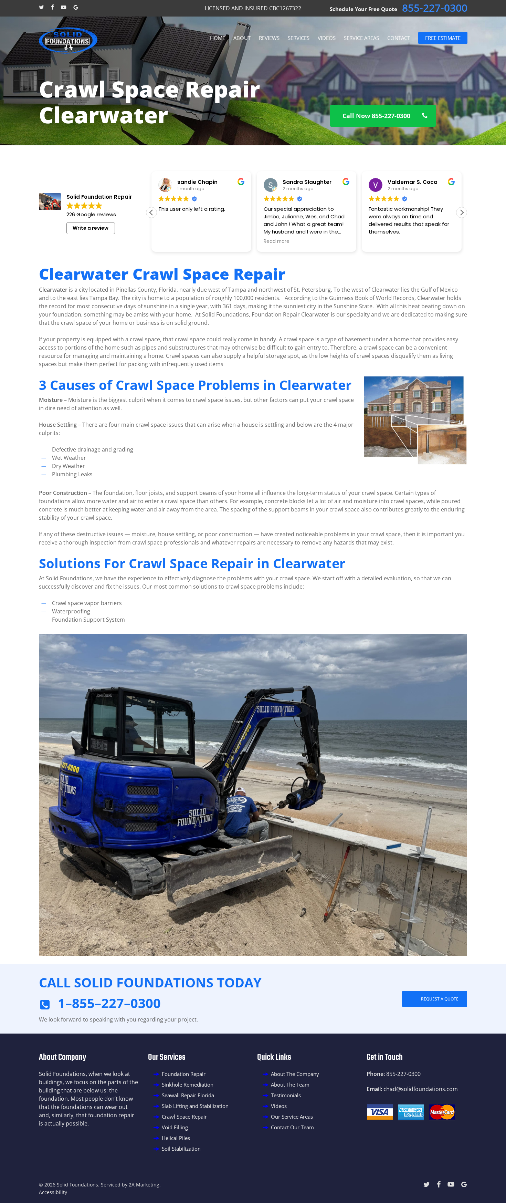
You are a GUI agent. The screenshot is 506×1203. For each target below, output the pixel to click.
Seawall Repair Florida (188, 1095)
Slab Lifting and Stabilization (195, 1105)
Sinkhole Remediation (187, 1084)
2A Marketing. (145, 1184)
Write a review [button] (90, 228)
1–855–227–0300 (109, 1003)
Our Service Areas (292, 1116)
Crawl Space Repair (184, 1116)
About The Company (295, 1073)
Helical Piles (176, 1137)
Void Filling (175, 1127)
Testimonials (286, 1095)
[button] (383, 116)
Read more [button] (171, 241)
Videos (279, 1105)
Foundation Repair (183, 1073)
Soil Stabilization (181, 1148)
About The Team (290, 1084)
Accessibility (53, 1192)
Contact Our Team (292, 1127)
